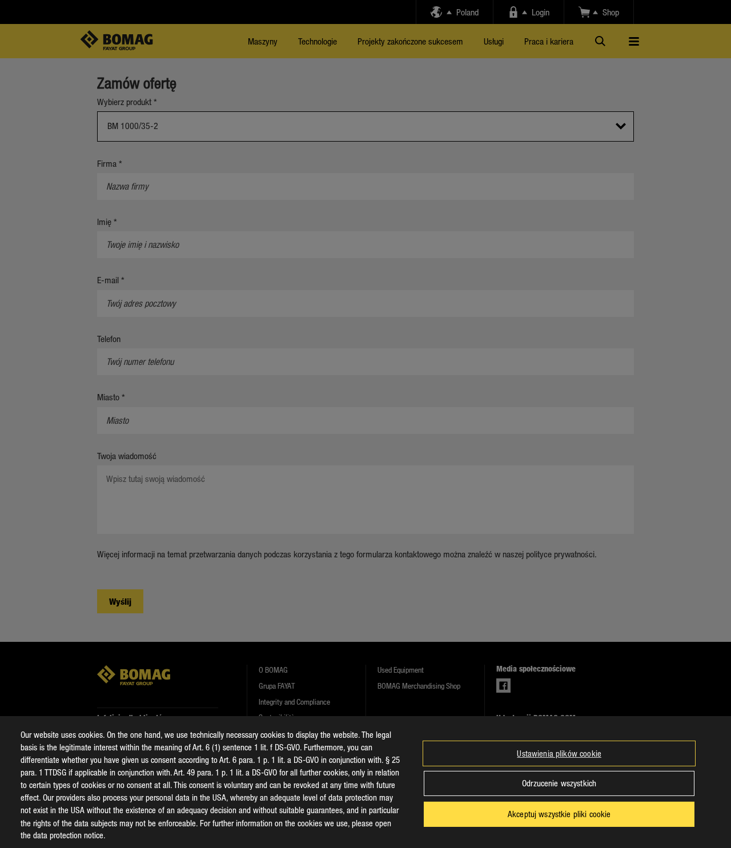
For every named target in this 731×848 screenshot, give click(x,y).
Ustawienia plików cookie (559, 753)
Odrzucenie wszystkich (559, 783)
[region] (365, 782)
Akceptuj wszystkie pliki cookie (559, 814)
